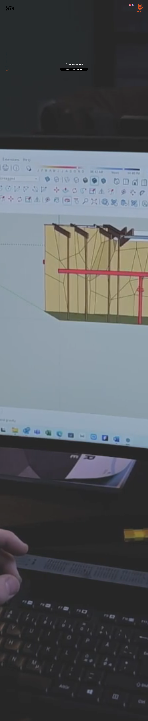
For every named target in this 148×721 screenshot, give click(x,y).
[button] (140, 7)
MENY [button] (139, 11)
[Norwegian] (129, 5)
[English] (133, 5)
